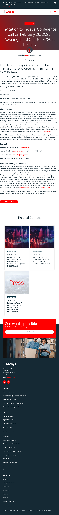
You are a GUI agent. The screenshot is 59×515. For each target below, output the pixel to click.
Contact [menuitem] (5, 498)
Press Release (29, 23)
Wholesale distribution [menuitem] (10, 455)
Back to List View (8, 201)
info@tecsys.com (24, 147)
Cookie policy (31, 510)
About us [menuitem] (5, 479)
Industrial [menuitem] (6, 459)
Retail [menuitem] (4, 470)
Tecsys (27, 55)
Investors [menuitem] (6, 486)
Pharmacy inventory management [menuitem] (13, 403)
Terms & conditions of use (44, 510)
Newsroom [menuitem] (6, 490)
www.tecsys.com (45, 131)
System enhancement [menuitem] (10, 423)
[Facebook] (29, 60)
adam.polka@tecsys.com (20, 155)
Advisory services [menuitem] (8, 431)
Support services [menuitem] (8, 420)
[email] (33, 60)
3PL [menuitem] (4, 466)
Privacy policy (21, 510)
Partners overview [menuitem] (8, 501)
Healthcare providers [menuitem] (9, 440)
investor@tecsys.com (20, 151)
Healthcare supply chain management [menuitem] (15, 395)
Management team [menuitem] (9, 483)
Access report (6, 6)
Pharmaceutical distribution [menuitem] (11, 444)
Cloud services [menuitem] (7, 427)
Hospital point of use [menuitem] (9, 399)
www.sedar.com (46, 187)
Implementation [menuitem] (8, 416)
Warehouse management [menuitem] (10, 392)
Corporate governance (9, 510)
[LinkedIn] (31, 60)
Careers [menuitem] (5, 494)
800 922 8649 (11, 377)
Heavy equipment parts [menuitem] (10, 462)
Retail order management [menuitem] (11, 407)
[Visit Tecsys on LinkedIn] (8, 382)
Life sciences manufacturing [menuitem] (12, 451)
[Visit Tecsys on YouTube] (4, 382)
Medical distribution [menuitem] (9, 447)
